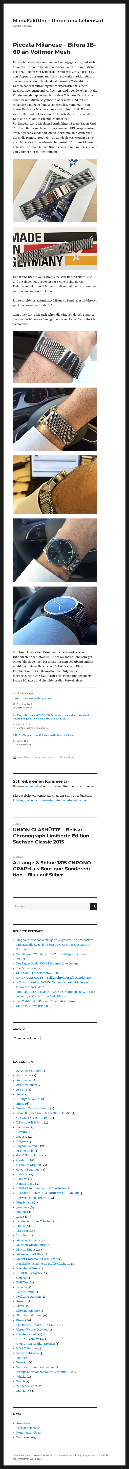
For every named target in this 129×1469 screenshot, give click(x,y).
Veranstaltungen (27, 1353)
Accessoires (24, 1075)
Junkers (21, 1212)
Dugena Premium (27, 1146)
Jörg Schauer (24, 1202)
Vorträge (22, 1362)
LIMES (20, 1226)
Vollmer (70, 757)
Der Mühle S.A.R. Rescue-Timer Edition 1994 (46, 1001)
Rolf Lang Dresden (28, 1296)
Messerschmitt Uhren (30, 1254)
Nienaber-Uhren (27, 1268)
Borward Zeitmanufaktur (32, 1108)
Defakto (21, 1132)
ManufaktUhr (25, 757)
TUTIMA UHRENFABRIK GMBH (37, 1324)
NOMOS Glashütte (28, 1273)
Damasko (22, 1127)
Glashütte (22, 1160)
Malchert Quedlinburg (31, 1244)
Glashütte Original (28, 1164)
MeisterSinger (25, 1249)
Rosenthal (23, 1301)
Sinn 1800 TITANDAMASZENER (37, 973)
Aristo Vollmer (26, 1084)
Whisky (21, 1376)
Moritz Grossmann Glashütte (35, 1259)
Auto (19, 1094)
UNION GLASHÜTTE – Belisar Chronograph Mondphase (53, 977)
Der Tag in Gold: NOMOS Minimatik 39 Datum (47, 963)
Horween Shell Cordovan (32, 1197)
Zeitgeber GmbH (27, 1386)
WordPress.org (26, 1437)
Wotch (20, 1381)
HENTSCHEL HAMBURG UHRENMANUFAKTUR (47, 1193)
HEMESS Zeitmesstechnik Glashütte (40, 1188)
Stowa (20, 1320)
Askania (21, 1089)
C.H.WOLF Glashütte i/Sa (32, 1117)
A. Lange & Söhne (28, 1070)
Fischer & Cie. (25, 1150)
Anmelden (23, 1423)
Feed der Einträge (28, 1428)
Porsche (21, 1287)
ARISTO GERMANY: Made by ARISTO (32, 698)
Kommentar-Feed (28, 1432)
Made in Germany (28, 1240)
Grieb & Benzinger (28, 1169)
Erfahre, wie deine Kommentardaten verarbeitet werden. (50, 800)
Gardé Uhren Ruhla (29, 1155)
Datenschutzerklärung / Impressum (76, 1455)
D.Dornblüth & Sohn (29, 1122)
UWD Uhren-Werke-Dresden (35, 1343)
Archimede (23, 1080)
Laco (19, 1216)
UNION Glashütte (27, 1339)
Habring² (22, 1174)
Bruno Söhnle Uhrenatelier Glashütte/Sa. (43, 1113)
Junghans (22, 1207)
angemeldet (34, 786)
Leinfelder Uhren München (34, 1221)
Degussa (21, 1136)
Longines (22, 1235)
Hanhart (22, 1179)
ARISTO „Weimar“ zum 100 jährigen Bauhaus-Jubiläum (43, 735)
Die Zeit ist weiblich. (29, 968)
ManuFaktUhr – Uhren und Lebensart (58, 20)
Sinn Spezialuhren (28, 1315)
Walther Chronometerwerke (35, 1367)
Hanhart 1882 (25, 1183)
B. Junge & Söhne (27, 1099)
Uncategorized (26, 1334)
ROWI (20, 1306)
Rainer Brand (25, 1292)
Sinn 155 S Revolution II (32, 1006)
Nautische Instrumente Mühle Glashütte (43, 1263)
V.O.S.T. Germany (27, 1348)
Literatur (22, 1230)
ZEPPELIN (23, 1390)
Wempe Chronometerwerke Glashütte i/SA (44, 1372)
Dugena (21, 1141)
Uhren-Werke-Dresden (32, 1329)
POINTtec (22, 1282)
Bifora (61, 757)
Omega (21, 1277)
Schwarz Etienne (27, 1310)
